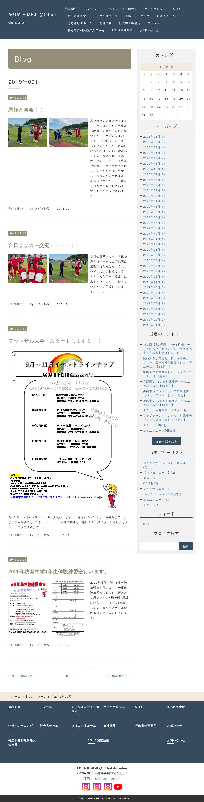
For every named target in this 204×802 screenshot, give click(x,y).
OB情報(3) (150, 483)
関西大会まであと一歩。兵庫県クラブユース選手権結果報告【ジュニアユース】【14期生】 (167, 362)
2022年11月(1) (154, 206)
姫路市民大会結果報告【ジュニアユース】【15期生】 (167, 374)
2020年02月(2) (154, 271)
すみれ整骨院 (77, 16)
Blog (29, 696)
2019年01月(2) (154, 325)
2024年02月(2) (154, 190)
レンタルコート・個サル (120, 9)
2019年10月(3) (154, 287)
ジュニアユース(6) (156, 499)
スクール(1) (151, 505)
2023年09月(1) (154, 196)
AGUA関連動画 (122, 30)
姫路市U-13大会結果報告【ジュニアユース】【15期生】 (166, 403)
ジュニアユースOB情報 (159, 430)
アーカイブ (166, 126)
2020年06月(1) (154, 249)
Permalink (16, 208)
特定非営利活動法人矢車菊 (86, 30)
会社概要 (105, 23)
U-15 (176, 9)
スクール (90, 9)
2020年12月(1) (154, 244)
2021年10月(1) (154, 233)
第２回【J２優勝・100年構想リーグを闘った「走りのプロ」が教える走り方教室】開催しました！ (167, 348)
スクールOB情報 (154, 425)
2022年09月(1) (154, 212)
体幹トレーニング (137, 16)
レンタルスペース (105, 16)
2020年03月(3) (154, 266)
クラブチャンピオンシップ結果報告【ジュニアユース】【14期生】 (167, 417)
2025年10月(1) (154, 169)
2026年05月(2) (154, 142)
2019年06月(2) (154, 303)
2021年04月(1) (154, 239)
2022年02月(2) (154, 228)
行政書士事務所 (129, 23)
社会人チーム (166, 16)
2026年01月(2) (154, 153)
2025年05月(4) (154, 185)
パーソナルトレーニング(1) (162, 494)
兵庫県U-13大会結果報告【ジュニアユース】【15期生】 (166, 383)
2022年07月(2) (154, 223)
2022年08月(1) (154, 217)
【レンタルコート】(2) (159, 472)
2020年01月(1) (154, 276)
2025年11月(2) (154, 163)
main (70, 676)
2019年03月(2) (154, 314)
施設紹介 (71, 9)
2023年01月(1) (154, 201)
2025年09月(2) (154, 174)
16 (151, 98)
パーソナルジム (155, 9)
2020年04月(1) (154, 260)
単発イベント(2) (154, 478)
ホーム (16, 696)
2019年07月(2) (154, 298)
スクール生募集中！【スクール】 (166, 410)
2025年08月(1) (154, 180)
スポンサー (155, 23)
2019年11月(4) (154, 282)
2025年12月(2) (154, 158)
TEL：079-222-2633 (102, 778)
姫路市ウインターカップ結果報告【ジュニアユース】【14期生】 (166, 393)
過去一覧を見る (166, 441)
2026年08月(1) (154, 136)
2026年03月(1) (154, 147)
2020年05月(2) (154, 255)
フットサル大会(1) (156, 489)
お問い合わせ (149, 30)
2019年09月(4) (154, 292)
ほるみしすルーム (80, 23)
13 (181, 90)
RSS (146, 524)
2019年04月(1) (154, 309)
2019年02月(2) (154, 319)
